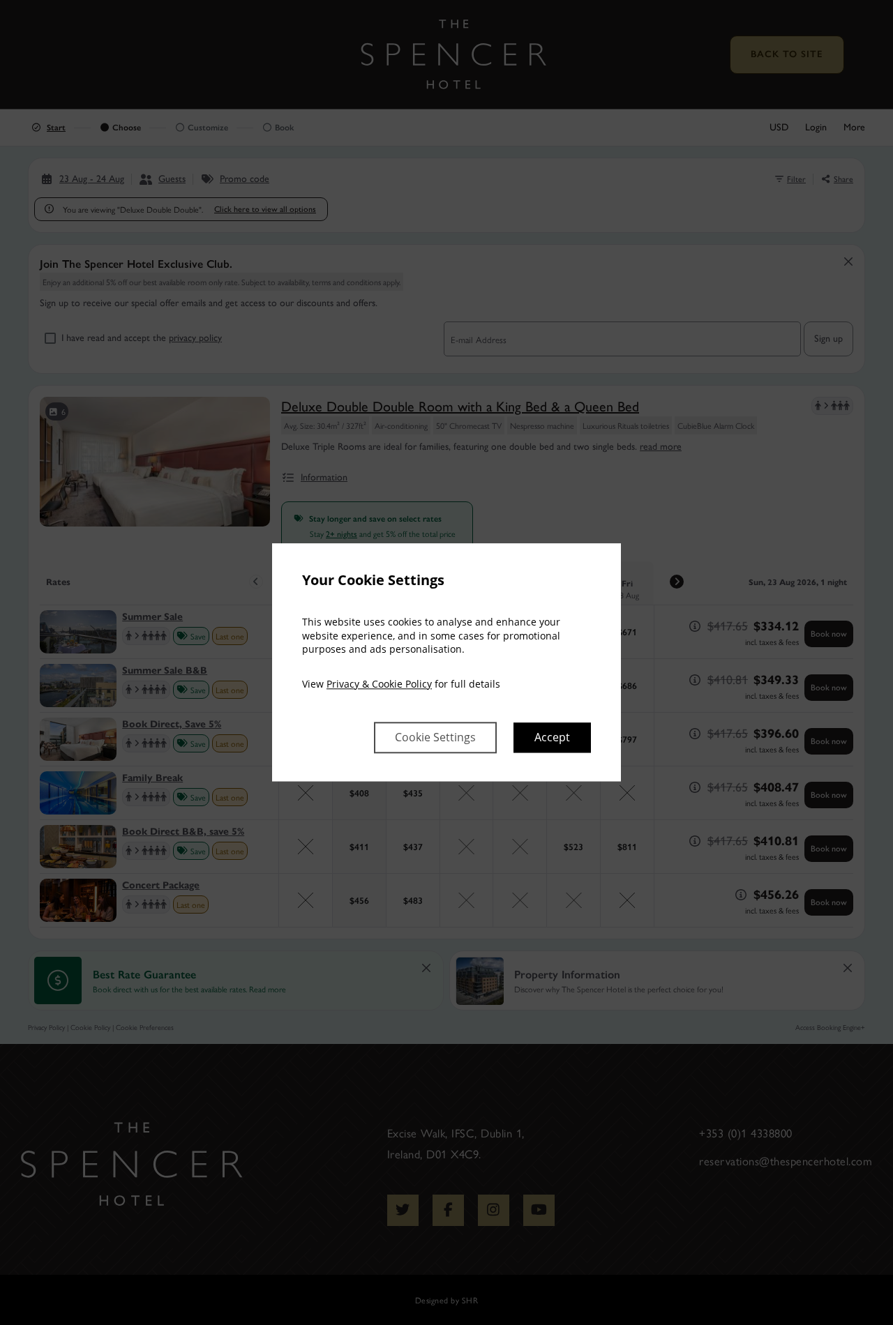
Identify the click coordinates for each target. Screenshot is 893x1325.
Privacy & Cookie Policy (379, 683)
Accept (552, 737)
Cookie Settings (435, 737)
